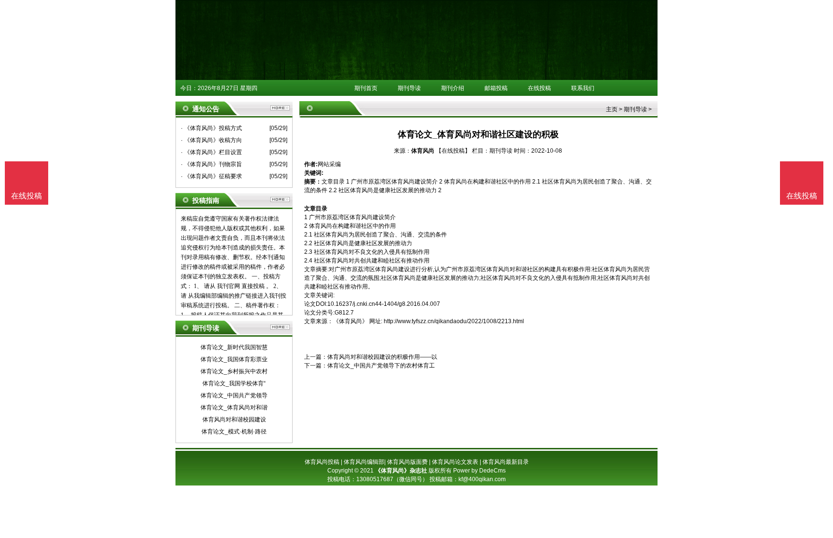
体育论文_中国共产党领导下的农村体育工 (381, 365)
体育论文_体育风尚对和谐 (234, 407)
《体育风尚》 (350, 321)
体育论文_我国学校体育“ (234, 383)
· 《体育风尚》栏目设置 (211, 152)
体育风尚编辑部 (364, 462)
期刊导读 (409, 88)
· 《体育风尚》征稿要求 (211, 176)
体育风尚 (422, 150)
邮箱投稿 (496, 88)
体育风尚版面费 (407, 462)
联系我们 (582, 88)
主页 (612, 109)
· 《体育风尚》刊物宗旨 (211, 164)
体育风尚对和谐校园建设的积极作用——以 (382, 357)
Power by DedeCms (479, 470)
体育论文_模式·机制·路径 (234, 431)
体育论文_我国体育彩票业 (234, 359)
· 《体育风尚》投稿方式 (211, 128)
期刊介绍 (452, 88)
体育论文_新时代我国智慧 (234, 347)
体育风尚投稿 (322, 462)
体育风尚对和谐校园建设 (234, 419)
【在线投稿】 (453, 150)
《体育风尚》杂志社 (401, 470)
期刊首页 (365, 88)
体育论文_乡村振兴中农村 (234, 371)
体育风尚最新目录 (506, 462)
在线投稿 (539, 88)
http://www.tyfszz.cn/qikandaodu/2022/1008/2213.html (454, 321)
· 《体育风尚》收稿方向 (211, 140)
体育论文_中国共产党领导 (234, 395)
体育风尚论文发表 (455, 462)
